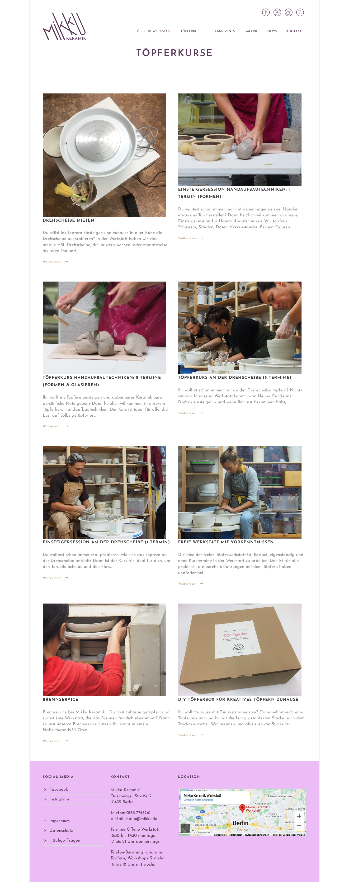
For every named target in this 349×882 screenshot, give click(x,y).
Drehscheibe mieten (68, 221)
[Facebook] (266, 12)
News (272, 31)
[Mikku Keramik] (64, 26)
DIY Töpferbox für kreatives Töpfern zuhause (238, 700)
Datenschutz (61, 831)
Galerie (251, 31)
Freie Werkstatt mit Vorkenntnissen (226, 542)
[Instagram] (277, 12)
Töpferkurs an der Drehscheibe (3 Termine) (235, 378)
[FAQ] (288, 12)
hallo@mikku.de (141, 819)
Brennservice (60, 700)
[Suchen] (300, 12)
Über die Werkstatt (154, 31)
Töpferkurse (192, 31)
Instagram (59, 799)
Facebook (58, 790)
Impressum (59, 821)
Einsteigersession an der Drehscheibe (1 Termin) (106, 542)
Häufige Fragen (64, 840)
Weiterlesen (52, 261)
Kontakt (294, 31)
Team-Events (224, 31)
